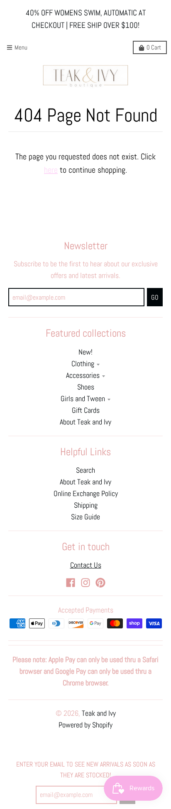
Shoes (85, 387)
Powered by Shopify (85, 725)
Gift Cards (86, 410)
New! (85, 352)
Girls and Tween (83, 398)
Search (85, 470)
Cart (154, 47)
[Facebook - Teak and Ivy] (71, 583)
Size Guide (85, 516)
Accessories (83, 375)
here (51, 169)
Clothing (82, 363)
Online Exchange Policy (86, 493)
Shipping (86, 505)
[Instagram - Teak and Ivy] (85, 583)
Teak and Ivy (99, 713)
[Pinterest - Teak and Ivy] (100, 583)
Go (155, 297)
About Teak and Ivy (85, 422)
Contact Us (85, 565)
